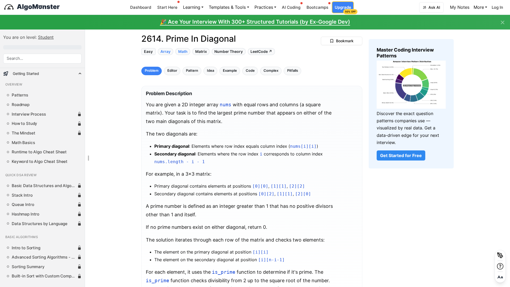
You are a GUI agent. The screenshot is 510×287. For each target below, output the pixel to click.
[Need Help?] (500, 266)
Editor (172, 71)
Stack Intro (22, 195)
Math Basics (23, 142)
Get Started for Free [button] (401, 155)
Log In (497, 7)
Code (250, 71)
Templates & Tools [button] (227, 7)
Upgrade (344, 9)
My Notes (459, 7)
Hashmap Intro (25, 214)
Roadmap (20, 104)
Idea (210, 71)
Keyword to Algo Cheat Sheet (39, 161)
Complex (271, 71)
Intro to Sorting (26, 248)
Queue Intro (23, 204)
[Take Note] (500, 255)
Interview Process (29, 114)
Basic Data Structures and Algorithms (44, 185)
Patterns (20, 95)
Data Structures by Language (39, 223)
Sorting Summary (28, 266)
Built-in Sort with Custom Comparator (44, 276)
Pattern (192, 71)
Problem (152, 71)
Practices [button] (263, 7)
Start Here (167, 7)
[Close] (502, 22)
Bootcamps (317, 7)
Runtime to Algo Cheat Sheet (39, 152)
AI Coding (291, 7)
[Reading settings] (500, 277)
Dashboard (140, 7)
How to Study (24, 123)
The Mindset (23, 133)
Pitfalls (292, 71)
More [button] (479, 7)
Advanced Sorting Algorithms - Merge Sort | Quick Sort (44, 257)
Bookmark (345, 41)
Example (230, 71)
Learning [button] (191, 7)
